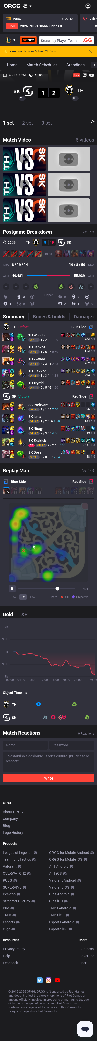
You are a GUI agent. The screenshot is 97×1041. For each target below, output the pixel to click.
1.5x (32, 597)
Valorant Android (62, 880)
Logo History (13, 832)
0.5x (13, 597)
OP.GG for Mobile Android (69, 852)
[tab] (15, 316)
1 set (8, 122)
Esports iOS (58, 929)
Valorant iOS (59, 887)
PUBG (7, 880)
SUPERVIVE (12, 887)
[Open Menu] (88, 6)
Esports (9, 922)
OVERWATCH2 (14, 873)
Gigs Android (59, 894)
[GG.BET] (28, 40)
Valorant (10, 866)
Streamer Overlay (16, 901)
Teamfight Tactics (17, 859)
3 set (46, 122)
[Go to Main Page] (12, 6)
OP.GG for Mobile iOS (65, 859)
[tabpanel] (48, 392)
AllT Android (59, 866)
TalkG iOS (57, 915)
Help (6, 955)
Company (10, 818)
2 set (27, 122)
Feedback (10, 962)
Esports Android (61, 922)
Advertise (86, 955)
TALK (7, 915)
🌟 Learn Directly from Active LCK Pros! (30, 51)
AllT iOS (55, 873)
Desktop (9, 894)
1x (23, 597)
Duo (6, 908)
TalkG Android (60, 908)
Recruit (85, 962)
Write (48, 778)
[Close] (90, 51)
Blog (6, 825)
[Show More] (27, 6)
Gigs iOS (56, 901)
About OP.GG (13, 811)
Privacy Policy (14, 948)
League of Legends (17, 852)
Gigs (6, 929)
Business (86, 948)
